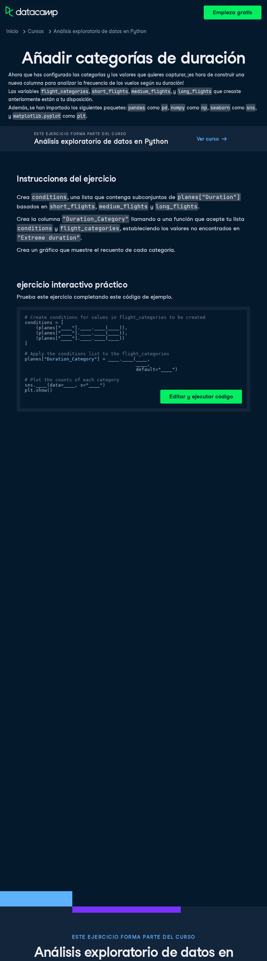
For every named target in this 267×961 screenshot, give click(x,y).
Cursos (36, 31)
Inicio (12, 31)
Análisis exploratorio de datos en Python (100, 31)
